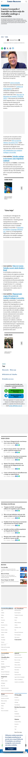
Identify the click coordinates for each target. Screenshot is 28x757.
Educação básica (18, 610)
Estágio (16, 617)
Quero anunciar (4, 659)
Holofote (2, 637)
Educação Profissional (19, 632)
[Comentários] (13, 49)
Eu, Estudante (19, 608)
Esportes (3, 627)
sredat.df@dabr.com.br (15, 406)
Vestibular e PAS (18, 627)
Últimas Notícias (18, 622)
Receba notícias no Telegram (16, 396)
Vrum (3, 694)
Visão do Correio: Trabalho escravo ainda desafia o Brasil (13, 268)
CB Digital (3, 683)
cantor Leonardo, (15, 83)
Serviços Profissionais (5, 671)
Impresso (4, 676)
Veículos (2, 663)
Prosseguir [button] (11, 748)
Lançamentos (17, 662)
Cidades (2, 612)
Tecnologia (3, 639)
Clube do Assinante (5, 688)
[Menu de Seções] (2, 1)
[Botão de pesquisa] (26, 1)
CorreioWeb (5, 653)
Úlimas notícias (17, 664)
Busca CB (3, 685)
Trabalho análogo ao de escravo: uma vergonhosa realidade (13, 159)
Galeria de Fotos (18, 674)
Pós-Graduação (18, 634)
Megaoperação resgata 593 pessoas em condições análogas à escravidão (13, 296)
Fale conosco (17, 637)
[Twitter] (8, 49)
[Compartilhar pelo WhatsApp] (19, 445)
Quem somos (3, 644)
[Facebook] (5, 49)
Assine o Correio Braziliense (6, 690)
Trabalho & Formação (19, 615)
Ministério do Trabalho (10, 374)
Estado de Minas (18, 721)
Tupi (15, 729)
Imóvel (17, 653)
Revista (16, 711)
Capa (2, 610)
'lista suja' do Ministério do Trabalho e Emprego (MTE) (13, 96)
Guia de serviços (18, 667)
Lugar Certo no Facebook (19, 677)
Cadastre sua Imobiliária (19, 682)
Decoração (17, 672)
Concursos (18, 639)
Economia (3, 620)
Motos (2, 708)
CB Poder (16, 702)
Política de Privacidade (5, 647)
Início (2, 36)
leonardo (6, 370)
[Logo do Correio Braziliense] (14, 1)
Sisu (15, 629)
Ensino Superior (18, 612)
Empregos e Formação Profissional (5, 667)
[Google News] (10, 49)
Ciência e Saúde (4, 632)
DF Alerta (16, 697)
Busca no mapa (17, 659)
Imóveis (2, 661)
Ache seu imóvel (18, 655)
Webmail (3, 655)
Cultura (16, 625)
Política (2, 615)
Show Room (17, 669)
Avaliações (3, 703)
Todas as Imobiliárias (19, 679)
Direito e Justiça (4, 629)
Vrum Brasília (17, 704)
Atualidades (17, 713)
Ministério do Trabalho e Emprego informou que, (13, 229)
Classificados (5, 657)
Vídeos (2, 705)
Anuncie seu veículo (5, 698)
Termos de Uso (4, 649)
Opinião (2, 634)
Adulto (2, 669)
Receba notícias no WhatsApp (16, 391)
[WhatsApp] (2, 49)
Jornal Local (17, 699)
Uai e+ (16, 726)
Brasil (6, 36)
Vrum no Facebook (4, 710)
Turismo (2, 642)
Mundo (2, 622)
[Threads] (25, 745)
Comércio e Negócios (5, 674)
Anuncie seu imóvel (18, 657)
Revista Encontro (20, 707)
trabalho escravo (8, 379)
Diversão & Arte (4, 625)
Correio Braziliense (7, 608)
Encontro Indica (18, 716)
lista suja (13, 370)
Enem (16, 620)
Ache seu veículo (4, 695)
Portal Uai (16, 724)
